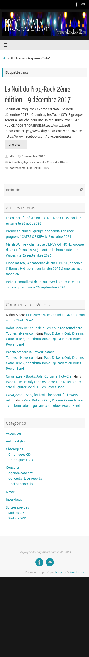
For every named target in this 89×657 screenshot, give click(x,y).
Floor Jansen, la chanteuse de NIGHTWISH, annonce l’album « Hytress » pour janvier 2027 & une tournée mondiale (44, 268)
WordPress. (77, 572)
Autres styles (15, 441)
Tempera (60, 572)
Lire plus (14, 145)
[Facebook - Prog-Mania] (76, 4)
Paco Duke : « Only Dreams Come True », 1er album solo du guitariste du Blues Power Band (45, 339)
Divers (64, 162)
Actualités (15, 162)
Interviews (14, 500)
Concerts (53, 162)
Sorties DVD (17, 518)
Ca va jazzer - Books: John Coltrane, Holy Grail (39, 376)
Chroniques (14, 449)
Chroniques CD (19, 455)
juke (30, 168)
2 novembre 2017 (33, 156)
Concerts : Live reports (25, 479)
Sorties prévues (17, 507)
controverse (18, 168)
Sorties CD (16, 513)
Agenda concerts (34, 162)
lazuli (37, 168)
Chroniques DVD (20, 460)
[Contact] (83, 4)
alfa (12, 156)
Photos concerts (20, 484)
